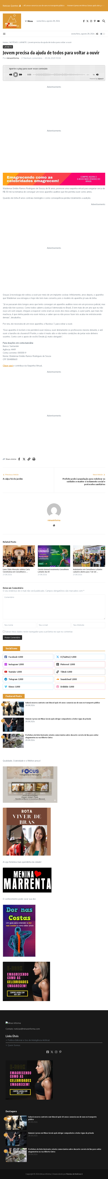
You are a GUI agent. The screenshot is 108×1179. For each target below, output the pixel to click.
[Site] (54, 525)
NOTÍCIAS (14, 42)
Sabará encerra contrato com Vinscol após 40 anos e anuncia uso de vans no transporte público (62, 703)
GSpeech (100, 78)
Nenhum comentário (33, 58)
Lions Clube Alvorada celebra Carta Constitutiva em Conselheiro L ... (16, 570)
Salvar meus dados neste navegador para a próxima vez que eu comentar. (39, 631)
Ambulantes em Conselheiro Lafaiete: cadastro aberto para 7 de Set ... (88, 570)
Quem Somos (14, 1045)
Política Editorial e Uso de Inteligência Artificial (29, 1040)
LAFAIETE (23, 42)
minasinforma (13, 58)
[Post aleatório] (97, 34)
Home (5, 42)
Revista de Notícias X (74, 1174)
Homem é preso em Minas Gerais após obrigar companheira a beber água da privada (58, 719)
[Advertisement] (54, 108)
